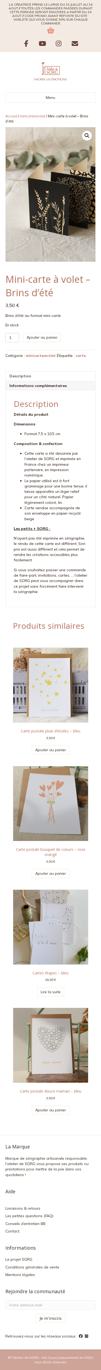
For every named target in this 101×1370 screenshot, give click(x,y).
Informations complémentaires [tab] (38, 385)
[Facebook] (81, 1336)
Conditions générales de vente (32, 1267)
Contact (12, 1231)
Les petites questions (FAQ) (29, 1215)
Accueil (11, 116)
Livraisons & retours (22, 1208)
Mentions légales (20, 1274)
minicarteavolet (32, 116)
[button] (87, 135)
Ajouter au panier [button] (50, 749)
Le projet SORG (18, 1259)
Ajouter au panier (42, 337)
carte (81, 355)
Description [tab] (20, 376)
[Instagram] (86, 1336)
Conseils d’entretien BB (25, 1223)
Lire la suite (51, 991)
